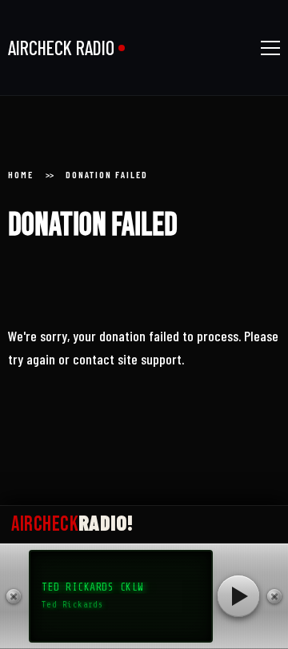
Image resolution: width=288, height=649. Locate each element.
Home (21, 174)
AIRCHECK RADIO (61, 47)
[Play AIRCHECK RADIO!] (238, 596)
